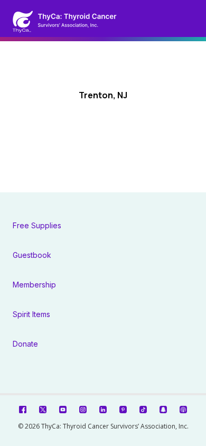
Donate (25, 343)
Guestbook (32, 254)
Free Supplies (37, 225)
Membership (34, 284)
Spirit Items (31, 314)
